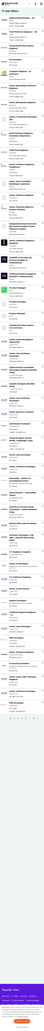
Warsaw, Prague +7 (18, 282)
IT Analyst (15, 996)
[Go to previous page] (6, 718)
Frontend (32, 996)
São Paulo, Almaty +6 (18, 189)
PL (30, 4)
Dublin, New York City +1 (19, 268)
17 (33, 718)
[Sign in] (35, 3)
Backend (5, 996)
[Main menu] (41, 4)
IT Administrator (18, 1000)
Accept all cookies (22, 1021)
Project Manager (32, 1000)
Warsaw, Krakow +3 (18, 517)
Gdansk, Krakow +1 (17, 347)
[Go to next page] (37, 718)
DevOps (24, 996)
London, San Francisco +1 (19, 124)
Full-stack (6, 1000)
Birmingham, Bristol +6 (19, 23)
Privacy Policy (23, 1016)
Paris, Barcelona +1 (17, 293)
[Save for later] (42, 17)
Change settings (22, 1027)
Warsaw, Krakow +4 (18, 377)
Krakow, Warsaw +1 (18, 361)
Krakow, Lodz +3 (17, 657)
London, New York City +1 (20, 53)
